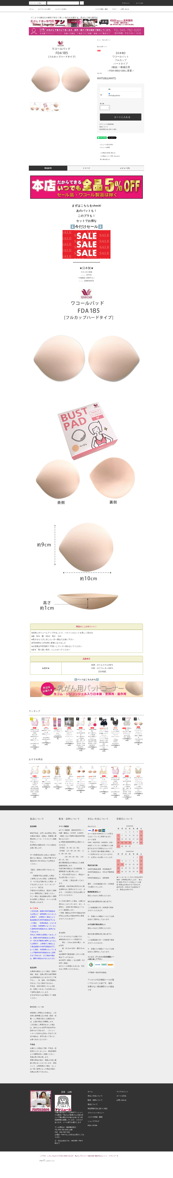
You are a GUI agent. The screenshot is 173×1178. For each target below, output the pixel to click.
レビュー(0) (125, 168)
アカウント (126, 3)
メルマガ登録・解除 (101, 9)
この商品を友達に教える (107, 153)
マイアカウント (122, 1092)
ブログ (114, 9)
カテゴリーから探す (44, 9)
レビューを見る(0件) (106, 144)
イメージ (86, 168)
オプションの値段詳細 (106, 124)
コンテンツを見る (60, 9)
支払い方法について (95, 1096)
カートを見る (121, 1096)
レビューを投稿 (105, 147)
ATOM (94, 1125)
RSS (89, 1125)
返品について (103, 127)
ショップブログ (93, 1121)
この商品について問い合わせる (110, 156)
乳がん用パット (106, 40)
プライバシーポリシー (96, 1113)
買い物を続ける (105, 159)
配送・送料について (95, 1100)
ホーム (31, 9)
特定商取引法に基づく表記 (107, 129)
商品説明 (48, 168)
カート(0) (139, 3)
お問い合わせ (125, 9)
